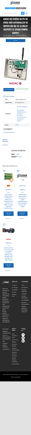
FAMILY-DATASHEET (10, 132)
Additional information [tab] (5, 140)
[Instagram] (23, 337)
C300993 (8, 192)
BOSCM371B (8, 243)
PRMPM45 (22, 189)
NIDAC (17, 125)
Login (10, 8)
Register (20, 8)
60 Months (19, 156)
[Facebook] (23, 334)
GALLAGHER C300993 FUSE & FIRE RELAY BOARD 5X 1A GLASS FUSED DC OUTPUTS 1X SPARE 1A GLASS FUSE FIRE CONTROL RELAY (8, 201)
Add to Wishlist (10, 96)
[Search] (22, 13)
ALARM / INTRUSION (22, 106)
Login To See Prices (8, 89)
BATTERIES (19, 115)
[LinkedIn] (23, 341)
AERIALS (19, 120)
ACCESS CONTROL (21, 117)
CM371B (8, 245)
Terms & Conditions (23, 374)
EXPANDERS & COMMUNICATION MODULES (21, 112)
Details (8, 218)
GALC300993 (8, 189)
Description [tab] (5, 145)
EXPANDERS (20, 119)
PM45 (22, 192)
